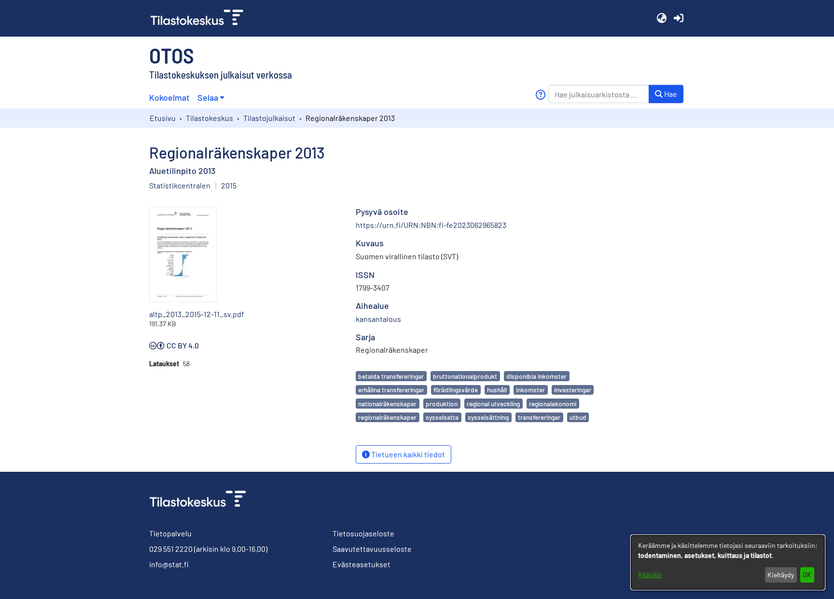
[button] (661, 18)
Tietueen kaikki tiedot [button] (407, 454)
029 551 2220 (171, 548)
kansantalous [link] (378, 318)
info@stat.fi (169, 564)
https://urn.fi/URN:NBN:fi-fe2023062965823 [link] (431, 224)
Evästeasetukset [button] (361, 564)
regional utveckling (493, 403)
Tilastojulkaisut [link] (269, 117)
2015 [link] (228, 185)
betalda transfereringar (391, 376)
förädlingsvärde (455, 390)
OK (807, 575)
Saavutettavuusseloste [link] (372, 548)
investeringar (572, 390)
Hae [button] (670, 93)
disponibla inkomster (536, 376)
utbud (578, 417)
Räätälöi (650, 575)
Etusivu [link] (163, 117)
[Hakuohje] (540, 95)
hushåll (497, 390)
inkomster (530, 390)
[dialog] (727, 562)
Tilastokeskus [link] (209, 117)
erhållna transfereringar (391, 390)
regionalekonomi (552, 403)
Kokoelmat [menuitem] (169, 97)
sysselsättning (488, 417)
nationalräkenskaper (387, 403)
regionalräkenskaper (387, 417)
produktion (442, 403)
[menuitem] (210, 97)
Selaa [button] (207, 97)
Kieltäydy (780, 575)
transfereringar (539, 417)
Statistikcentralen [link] (179, 185)
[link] (200, 18)
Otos (171, 55)
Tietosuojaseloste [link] (363, 533)
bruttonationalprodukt (465, 376)
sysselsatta (442, 417)
